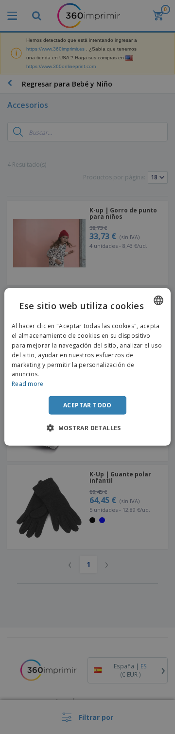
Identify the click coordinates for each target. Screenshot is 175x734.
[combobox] (158, 300)
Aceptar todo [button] (87, 405)
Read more (28, 384)
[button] (87, 428)
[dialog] (87, 367)
